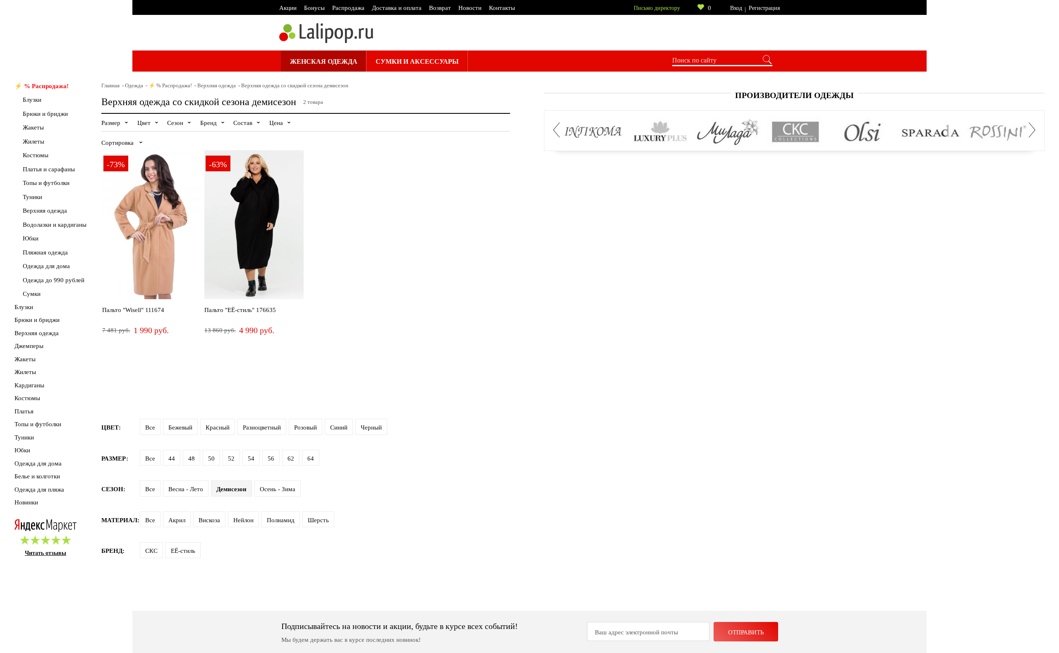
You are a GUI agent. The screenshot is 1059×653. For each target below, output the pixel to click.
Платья (24, 411)
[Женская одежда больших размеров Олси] (862, 132)
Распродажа (348, 8)
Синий (338, 427)
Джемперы (28, 346)
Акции (288, 8)
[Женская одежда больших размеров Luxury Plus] (660, 132)
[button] (559, 130)
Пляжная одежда (45, 252)
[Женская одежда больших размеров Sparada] (930, 132)
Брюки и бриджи (45, 113)
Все (150, 427)
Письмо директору (657, 8)
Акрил (176, 520)
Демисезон (231, 489)
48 (191, 458)
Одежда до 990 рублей (53, 280)
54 (251, 458)
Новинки (26, 502)
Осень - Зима (277, 489)
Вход (736, 8)
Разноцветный (262, 427)
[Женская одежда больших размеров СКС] (795, 132)
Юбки (30, 238)
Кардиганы (29, 385)
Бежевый (180, 427)
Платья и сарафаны (49, 169)
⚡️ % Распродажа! (41, 86)
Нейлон (243, 520)
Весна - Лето (185, 489)
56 (271, 458)
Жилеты (33, 141)
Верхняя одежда (45, 210)
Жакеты (33, 127)
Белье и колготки (37, 476)
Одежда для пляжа (39, 489)
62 (291, 458)
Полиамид (281, 520)
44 (171, 458)
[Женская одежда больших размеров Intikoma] (593, 132)
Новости (470, 8)
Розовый (305, 427)
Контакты (502, 8)
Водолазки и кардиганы (54, 224)
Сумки (32, 293)
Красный (218, 427)
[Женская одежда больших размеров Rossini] (997, 132)
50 (211, 458)
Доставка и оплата (397, 8)
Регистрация (764, 8)
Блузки (32, 99)
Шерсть (318, 520)
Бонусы (314, 8)
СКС (151, 550)
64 (310, 458)
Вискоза (209, 520)
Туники (32, 197)
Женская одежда (323, 61)
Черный (371, 427)
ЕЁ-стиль (183, 550)
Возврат (440, 8)
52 (231, 458)
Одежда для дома (46, 266)
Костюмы (35, 155)
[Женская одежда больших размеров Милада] (728, 132)
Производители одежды (794, 95)
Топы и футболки (46, 183)
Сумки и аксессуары (417, 61)
